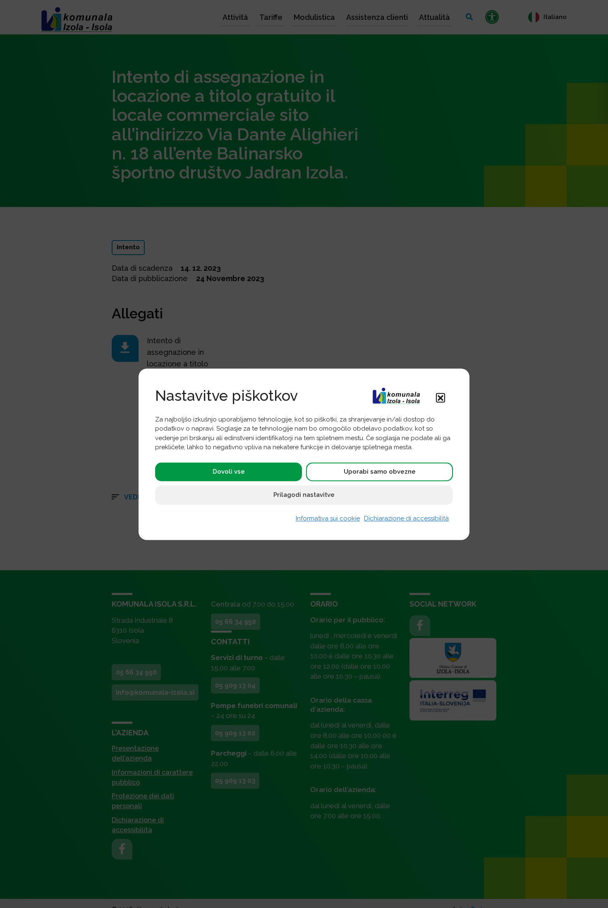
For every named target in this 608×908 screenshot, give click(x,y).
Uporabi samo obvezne (380, 471)
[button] (440, 397)
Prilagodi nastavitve (304, 495)
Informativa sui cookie (328, 518)
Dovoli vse (229, 471)
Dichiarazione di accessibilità (406, 518)
